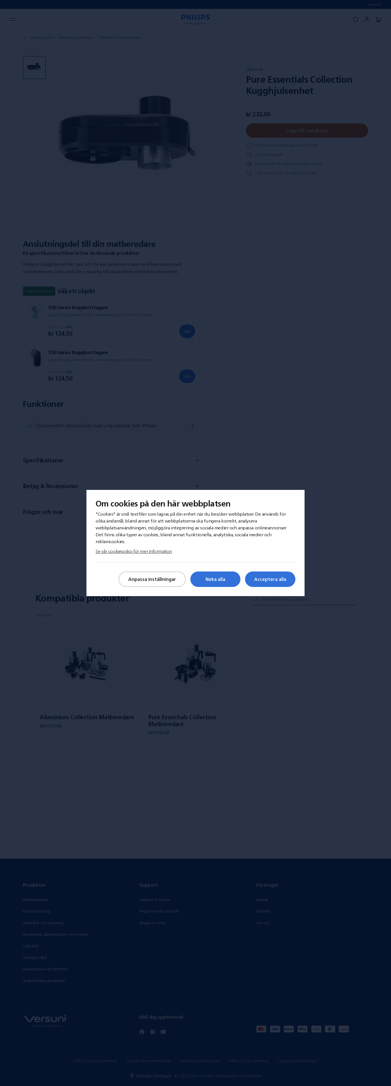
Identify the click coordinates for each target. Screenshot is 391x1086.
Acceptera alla (270, 579)
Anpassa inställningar (152, 579)
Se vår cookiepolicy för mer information (134, 551)
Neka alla (215, 579)
